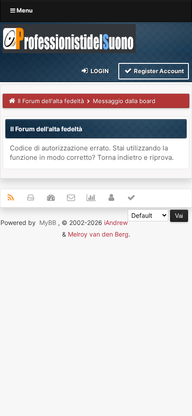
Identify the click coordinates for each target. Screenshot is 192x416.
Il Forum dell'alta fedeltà (51, 100)
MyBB (47, 222)
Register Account (158, 71)
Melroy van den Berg (98, 234)
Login (99, 71)
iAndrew (116, 222)
